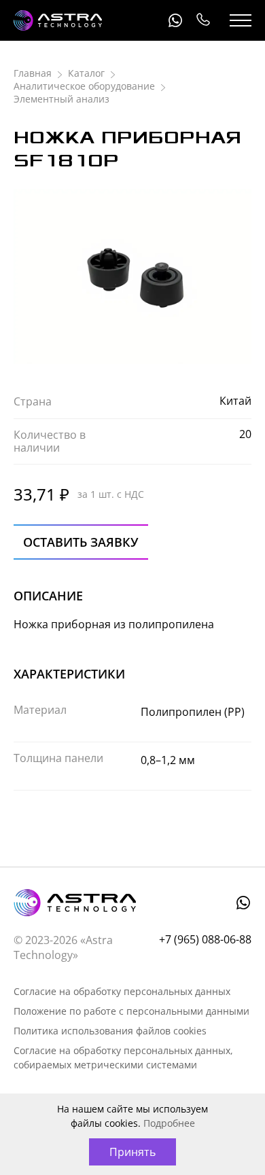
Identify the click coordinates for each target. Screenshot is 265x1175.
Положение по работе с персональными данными (131, 1011)
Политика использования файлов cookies (110, 1030)
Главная (33, 73)
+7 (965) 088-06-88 (202, 20)
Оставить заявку (81, 542)
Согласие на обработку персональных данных (122, 991)
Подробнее (169, 1123)
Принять (132, 1151)
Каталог (86, 73)
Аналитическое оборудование (84, 85)
